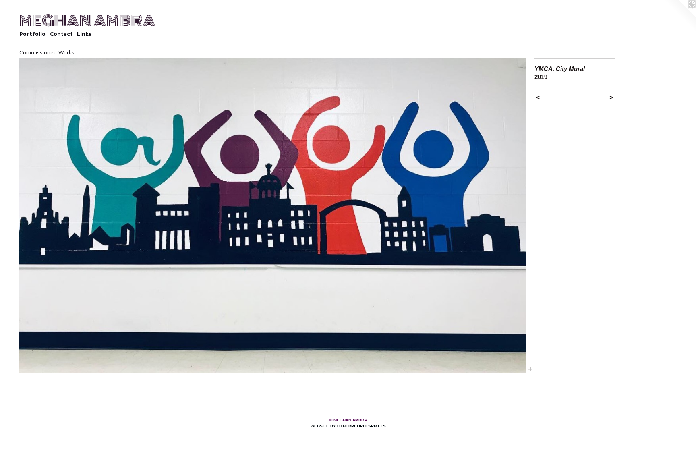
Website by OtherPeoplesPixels (348, 426)
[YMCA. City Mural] (272, 215)
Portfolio (32, 33)
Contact (61, 33)
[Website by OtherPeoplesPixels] (680, 16)
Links (84, 33)
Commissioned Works (47, 52)
